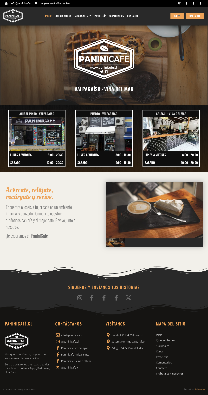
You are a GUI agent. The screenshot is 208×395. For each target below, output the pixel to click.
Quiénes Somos (63, 16)
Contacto (132, 16)
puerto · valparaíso (103, 113)
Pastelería (100, 16)
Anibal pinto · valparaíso (36, 113)
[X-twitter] (128, 297)
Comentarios (116, 16)
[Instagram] (80, 297)
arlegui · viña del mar (171, 113)
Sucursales (81, 16)
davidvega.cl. (200, 389)
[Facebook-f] (92, 297)
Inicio (48, 16)
